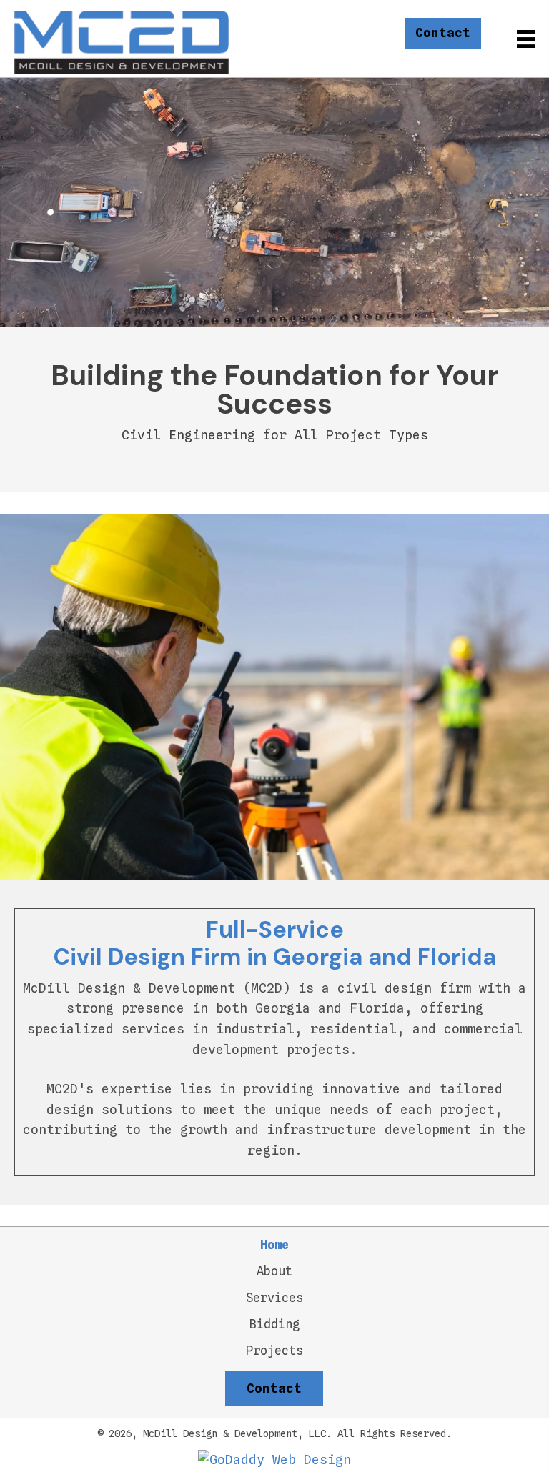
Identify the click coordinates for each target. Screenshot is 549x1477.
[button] (443, 33)
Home (274, 1245)
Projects (274, 1351)
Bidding (274, 1324)
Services (274, 1298)
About (274, 1271)
